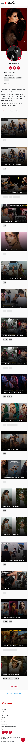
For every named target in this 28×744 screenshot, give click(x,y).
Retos (3, 711)
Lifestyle (11, 678)
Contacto (4, 724)
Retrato (5, 678)
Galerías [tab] (11, 111)
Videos (3, 717)
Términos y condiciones (8, 726)
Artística (5, 197)
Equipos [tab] (18, 111)
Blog (2, 713)
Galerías (3, 720)
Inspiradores (5, 715)
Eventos (3, 709)
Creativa (17, 678)
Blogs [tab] (4, 111)
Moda (4, 140)
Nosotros (4, 722)
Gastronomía (16, 197)
